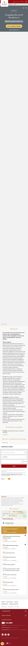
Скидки (16, 601)
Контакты (17, 606)
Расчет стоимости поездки (14, 26)
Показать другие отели (14, 29)
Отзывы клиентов (13, 604)
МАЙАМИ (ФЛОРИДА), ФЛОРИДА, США (14, 21)
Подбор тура (4, 606)
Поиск (14, 466)
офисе (14, 629)
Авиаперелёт (4, 604)
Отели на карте (7, 519)
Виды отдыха (9, 601)
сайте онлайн (23, 629)
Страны (3, 601)
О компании (11, 606)
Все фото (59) (4, 324)
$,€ (9, 478)
